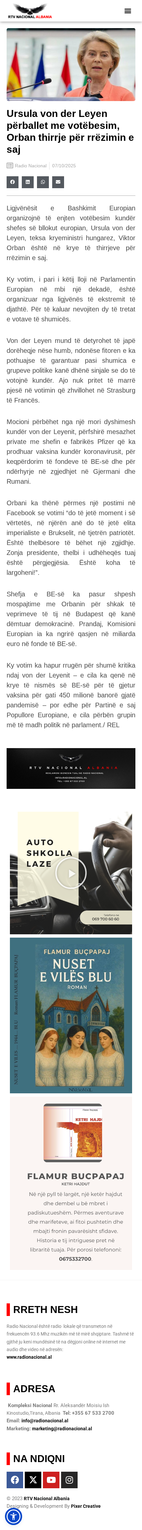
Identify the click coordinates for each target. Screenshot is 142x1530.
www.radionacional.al (29, 1357)
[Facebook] (15, 1480)
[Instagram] (69, 1480)
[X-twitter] (33, 1480)
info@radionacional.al (44, 1420)
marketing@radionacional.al (62, 1428)
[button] (128, 10)
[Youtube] (51, 1480)
